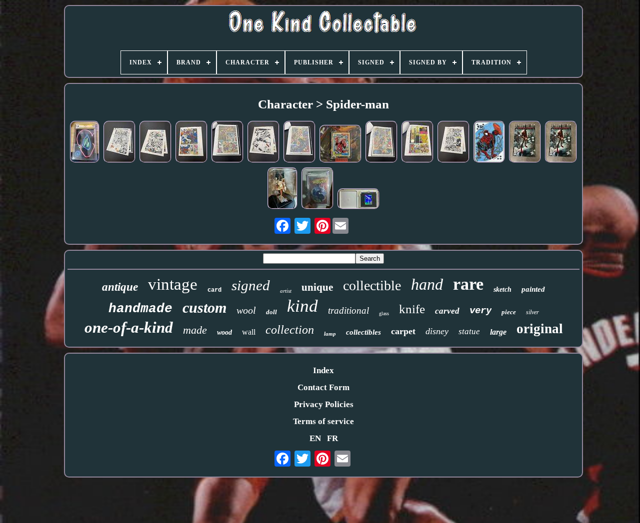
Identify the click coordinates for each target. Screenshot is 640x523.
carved (447, 311)
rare (468, 284)
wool (246, 310)
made (195, 330)
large (498, 332)
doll (271, 312)
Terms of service (323, 421)
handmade (140, 308)
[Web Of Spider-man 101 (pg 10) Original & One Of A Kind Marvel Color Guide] (191, 143)
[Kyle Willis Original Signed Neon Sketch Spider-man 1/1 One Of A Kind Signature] (84, 143)
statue (469, 331)
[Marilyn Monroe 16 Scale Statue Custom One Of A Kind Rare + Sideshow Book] (282, 189)
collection (290, 329)
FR (332, 438)
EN (315, 438)
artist (286, 291)
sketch (503, 289)
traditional (348, 310)
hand (427, 284)
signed (251, 285)
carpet (403, 331)
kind (302, 306)
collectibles (363, 332)
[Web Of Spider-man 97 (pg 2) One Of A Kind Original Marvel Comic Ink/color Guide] (263, 143)
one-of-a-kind (128, 327)
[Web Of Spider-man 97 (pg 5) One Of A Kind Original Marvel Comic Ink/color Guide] (155, 143)
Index (323, 370)
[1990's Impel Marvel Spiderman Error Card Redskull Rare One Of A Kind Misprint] (340, 145)
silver (532, 312)
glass (384, 313)
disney (437, 331)
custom (204, 307)
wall (249, 332)
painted (533, 289)
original (539, 328)
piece (509, 312)
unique (317, 287)
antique (120, 287)
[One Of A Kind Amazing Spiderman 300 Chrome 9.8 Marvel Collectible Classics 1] (317, 189)
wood (224, 332)
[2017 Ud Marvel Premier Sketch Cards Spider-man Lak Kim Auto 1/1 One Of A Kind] (489, 143)
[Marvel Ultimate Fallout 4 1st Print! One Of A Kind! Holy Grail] (525, 143)
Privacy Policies (324, 404)
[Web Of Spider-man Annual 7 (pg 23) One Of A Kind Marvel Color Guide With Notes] (417, 143)
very (481, 310)
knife (412, 309)
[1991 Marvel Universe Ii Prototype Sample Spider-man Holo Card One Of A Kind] (358, 200)
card (215, 290)
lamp (330, 334)
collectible (372, 285)
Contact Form (324, 387)
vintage (173, 284)
